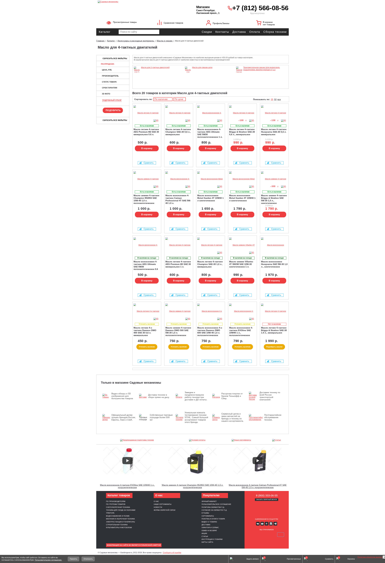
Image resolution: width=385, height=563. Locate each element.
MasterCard (259, 534)
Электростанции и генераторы (120, 522)
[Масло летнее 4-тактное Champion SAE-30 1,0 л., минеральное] (210, 245)
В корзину (146, 148)
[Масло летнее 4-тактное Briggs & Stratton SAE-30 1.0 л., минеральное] (274, 311)
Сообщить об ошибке (172, 553)
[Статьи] (276, 440)
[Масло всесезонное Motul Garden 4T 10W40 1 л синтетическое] (242, 179)
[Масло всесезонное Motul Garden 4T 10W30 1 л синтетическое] (210, 179)
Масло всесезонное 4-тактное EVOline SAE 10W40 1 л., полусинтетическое (127, 486)
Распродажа (107, 64)
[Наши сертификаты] (241, 440)
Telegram (275, 524)
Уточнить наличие (147, 347)
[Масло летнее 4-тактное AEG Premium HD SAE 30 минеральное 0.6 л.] (147, 113)
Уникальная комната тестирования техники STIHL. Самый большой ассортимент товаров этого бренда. (196, 417)
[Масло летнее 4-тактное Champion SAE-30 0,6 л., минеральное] (178, 113)
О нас (156, 501)
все (279, 99)
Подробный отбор (112, 100)
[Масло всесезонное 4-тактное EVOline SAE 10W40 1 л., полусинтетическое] (242, 311)
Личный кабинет (209, 501)
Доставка (239, 31)
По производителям (115, 501)
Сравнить (149, 162)
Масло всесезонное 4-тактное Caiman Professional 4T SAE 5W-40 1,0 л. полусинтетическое (257, 486)
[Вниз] (371, 21)
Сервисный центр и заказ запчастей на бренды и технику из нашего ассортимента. (232, 417)
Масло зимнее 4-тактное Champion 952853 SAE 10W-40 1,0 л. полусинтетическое (192, 486)
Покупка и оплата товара (213, 519)
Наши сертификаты (162, 504)
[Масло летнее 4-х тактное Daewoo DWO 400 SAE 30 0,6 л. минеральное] (147, 311)
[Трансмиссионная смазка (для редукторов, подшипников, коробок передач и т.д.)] (239, 85)
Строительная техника (117, 525)
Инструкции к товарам (212, 539)
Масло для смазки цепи (202, 67)
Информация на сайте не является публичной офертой (134, 545)
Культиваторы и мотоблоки (119, 527)
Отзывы (205, 513)
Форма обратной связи (164, 510)
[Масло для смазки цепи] (188, 76)
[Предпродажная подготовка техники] (137, 440)
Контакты (222, 31)
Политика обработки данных (370, 557)
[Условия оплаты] (197, 440)
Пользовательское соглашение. (48, 560)
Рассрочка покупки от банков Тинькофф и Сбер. (232, 396)
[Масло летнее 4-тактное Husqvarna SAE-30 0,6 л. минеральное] (274, 113)
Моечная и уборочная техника (120, 519)
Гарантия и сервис (210, 527)
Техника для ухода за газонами (120, 510)
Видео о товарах (209, 522)
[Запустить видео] (127, 460)
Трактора (110, 513)
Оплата (254, 31)
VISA (252, 534)
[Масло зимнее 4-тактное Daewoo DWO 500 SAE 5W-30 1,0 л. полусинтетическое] (178, 311)
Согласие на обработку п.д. (214, 510)
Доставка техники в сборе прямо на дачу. (158, 396)
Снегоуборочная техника (118, 507)
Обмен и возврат (209, 530)
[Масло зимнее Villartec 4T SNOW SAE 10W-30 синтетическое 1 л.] (242, 245)
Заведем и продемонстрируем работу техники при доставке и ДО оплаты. (196, 396)
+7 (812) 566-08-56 (259, 8)
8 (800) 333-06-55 (267, 495)
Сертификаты (208, 516)
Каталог (104, 31)
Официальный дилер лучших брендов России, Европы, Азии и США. (123, 417)
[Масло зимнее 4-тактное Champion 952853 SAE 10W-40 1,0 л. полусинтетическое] (147, 179)
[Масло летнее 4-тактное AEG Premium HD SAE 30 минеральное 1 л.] (178, 245)
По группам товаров (115, 504)
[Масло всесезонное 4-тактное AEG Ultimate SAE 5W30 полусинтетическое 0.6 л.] (147, 245)
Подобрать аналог (274, 347)
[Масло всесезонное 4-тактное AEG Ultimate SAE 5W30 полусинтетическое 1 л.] (210, 113)
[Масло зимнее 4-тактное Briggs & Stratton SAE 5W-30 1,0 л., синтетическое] (274, 179)
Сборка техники (275, 31)
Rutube (271, 524)
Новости (158, 507)
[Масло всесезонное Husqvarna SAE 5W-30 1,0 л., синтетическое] (274, 245)
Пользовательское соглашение (216, 504)
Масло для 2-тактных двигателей (155, 67)
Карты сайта (207, 542)
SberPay (280, 534)
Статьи (205, 536)
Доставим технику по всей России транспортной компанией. (270, 396)
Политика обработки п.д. (213, 507)
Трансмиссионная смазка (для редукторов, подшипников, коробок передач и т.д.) (261, 68)
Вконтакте (258, 524)
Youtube (262, 524)
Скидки (207, 31)
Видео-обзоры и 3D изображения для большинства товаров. (122, 396)
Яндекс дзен (266, 524)
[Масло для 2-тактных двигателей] (137, 76)
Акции (204, 533)
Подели (270, 534)
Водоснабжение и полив (117, 516)
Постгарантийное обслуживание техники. (272, 417)
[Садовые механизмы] (140, 1)
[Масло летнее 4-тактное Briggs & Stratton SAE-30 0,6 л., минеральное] (242, 113)
